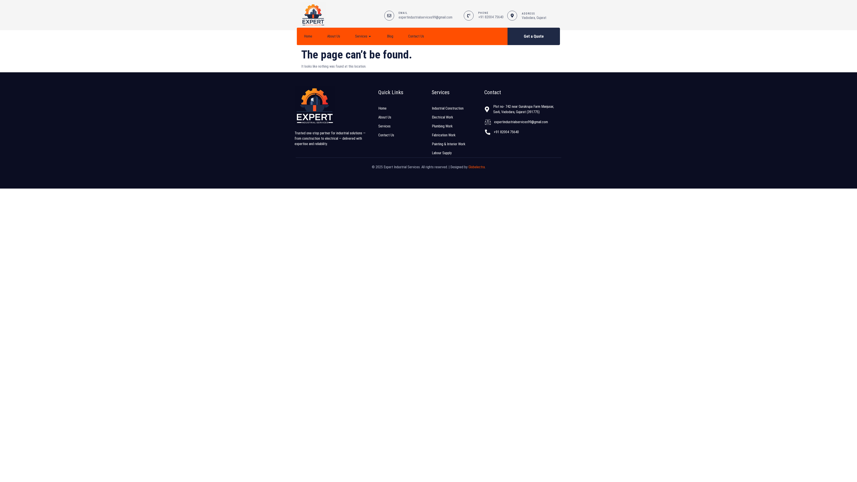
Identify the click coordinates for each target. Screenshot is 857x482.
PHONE (483, 13)
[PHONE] (469, 16)
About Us (333, 36)
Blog (390, 36)
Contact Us (416, 36)
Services (361, 36)
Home (308, 36)
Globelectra (476, 167)
